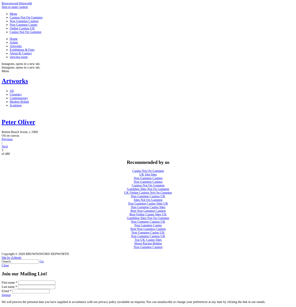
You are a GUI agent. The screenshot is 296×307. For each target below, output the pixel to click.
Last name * (9, 286)
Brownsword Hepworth (17, 3)
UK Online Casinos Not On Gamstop (148, 192)
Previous (7, 139)
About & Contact (21, 53)
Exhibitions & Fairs (22, 49)
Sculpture (16, 105)
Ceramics (16, 94)
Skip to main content (15, 7)
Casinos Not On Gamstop (26, 17)
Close (5, 265)
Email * (6, 291)
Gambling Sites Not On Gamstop (148, 189)
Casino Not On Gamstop (25, 32)
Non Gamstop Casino (23, 24)
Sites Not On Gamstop (148, 200)
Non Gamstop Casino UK (148, 232)
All (12, 91)
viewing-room (19, 57)
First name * (9, 282)
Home (14, 39)
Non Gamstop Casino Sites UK (148, 203)
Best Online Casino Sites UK (148, 214)
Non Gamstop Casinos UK (148, 196)
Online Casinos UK (22, 28)
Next (5, 146)
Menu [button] (13, 14)
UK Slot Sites (148, 174)
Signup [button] (6, 295)
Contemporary (19, 98)
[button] (148, 265)
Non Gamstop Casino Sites (148, 207)
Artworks (16, 46)
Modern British (19, 101)
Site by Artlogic (12, 257)
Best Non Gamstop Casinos (148, 210)
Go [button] (42, 261)
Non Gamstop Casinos (24, 21)
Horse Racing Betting (148, 243)
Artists (14, 42)
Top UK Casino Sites (148, 239)
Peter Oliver (18, 122)
